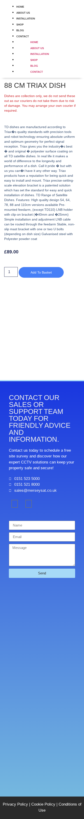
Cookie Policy (43, 804)
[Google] (29, 504)
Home (20, 6)
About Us (23, 12)
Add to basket (41, 272)
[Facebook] (15, 504)
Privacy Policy (15, 804)
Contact (36, 71)
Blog (20, 30)
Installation (25, 18)
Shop (20, 24)
